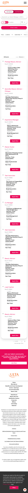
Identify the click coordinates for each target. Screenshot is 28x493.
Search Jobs (14, 391)
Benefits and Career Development (14, 385)
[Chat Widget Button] (25, 490)
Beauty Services (14, 396)
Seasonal (14, 405)
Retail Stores (14, 394)
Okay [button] (14, 487)
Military (14, 401)
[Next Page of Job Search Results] (24, 341)
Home (14, 382)
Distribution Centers (14, 398)
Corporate (14, 400)
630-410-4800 (23, 451)
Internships (14, 403)
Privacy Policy (7, 484)
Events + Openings (14, 387)
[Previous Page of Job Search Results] (21, 341)
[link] (14, 72)
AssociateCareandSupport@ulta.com (15, 453)
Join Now (14, 363)
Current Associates (14, 389)
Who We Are (14, 384)
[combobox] (13, 17)
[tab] (9, 11)
